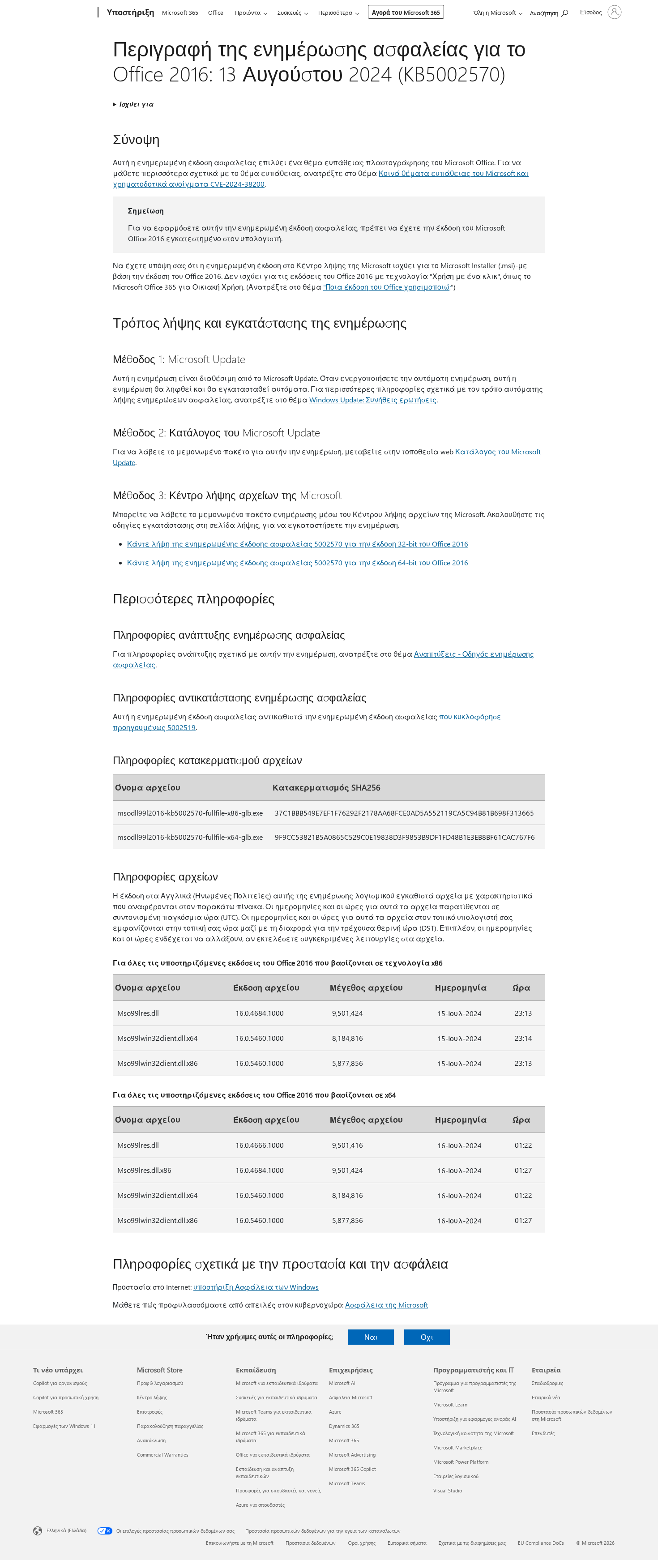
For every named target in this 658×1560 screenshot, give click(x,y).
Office (215, 12)
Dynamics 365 (344, 1426)
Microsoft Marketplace (458, 1447)
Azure (335, 1411)
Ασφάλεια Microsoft (350, 1397)
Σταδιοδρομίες (547, 1383)
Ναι (371, 1337)
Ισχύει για (137, 104)
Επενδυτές (543, 1433)
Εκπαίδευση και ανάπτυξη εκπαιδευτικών (265, 1472)
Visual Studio (447, 1490)
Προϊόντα (248, 12)
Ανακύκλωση (151, 1440)
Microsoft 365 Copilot (352, 1469)
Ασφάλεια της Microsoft (386, 1304)
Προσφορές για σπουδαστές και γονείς (278, 1490)
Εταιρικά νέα (546, 1397)
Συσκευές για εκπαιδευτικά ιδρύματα (276, 1397)
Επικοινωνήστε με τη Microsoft (239, 1542)
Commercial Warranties (162, 1454)
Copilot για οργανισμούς (60, 1383)
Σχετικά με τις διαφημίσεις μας (472, 1542)
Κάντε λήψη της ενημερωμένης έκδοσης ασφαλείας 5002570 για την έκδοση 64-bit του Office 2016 (297, 562)
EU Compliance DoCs (541, 1542)
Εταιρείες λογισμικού (456, 1476)
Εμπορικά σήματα (407, 1542)
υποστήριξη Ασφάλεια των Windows (256, 1286)
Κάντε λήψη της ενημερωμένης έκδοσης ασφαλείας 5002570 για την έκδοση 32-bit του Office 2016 (297, 543)
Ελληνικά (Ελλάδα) (66, 1530)
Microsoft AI (342, 1383)
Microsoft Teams (347, 1483)
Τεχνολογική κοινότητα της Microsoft (473, 1433)
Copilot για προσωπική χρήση (65, 1397)
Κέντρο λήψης (152, 1397)
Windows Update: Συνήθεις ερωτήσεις (372, 399)
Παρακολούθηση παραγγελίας (170, 1426)
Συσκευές (289, 12)
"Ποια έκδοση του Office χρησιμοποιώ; (387, 286)
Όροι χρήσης (362, 1542)
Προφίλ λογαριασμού (160, 1383)
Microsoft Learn (450, 1404)
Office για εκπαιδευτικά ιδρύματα (273, 1454)
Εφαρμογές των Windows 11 (64, 1426)
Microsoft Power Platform (460, 1461)
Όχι (427, 1337)
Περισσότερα (335, 12)
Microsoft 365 (180, 12)
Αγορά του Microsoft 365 (406, 12)
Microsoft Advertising (352, 1454)
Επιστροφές (149, 1411)
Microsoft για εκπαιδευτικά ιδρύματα (277, 1383)
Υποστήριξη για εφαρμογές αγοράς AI (474, 1418)
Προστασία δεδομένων (311, 1542)
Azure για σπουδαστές (260, 1504)
